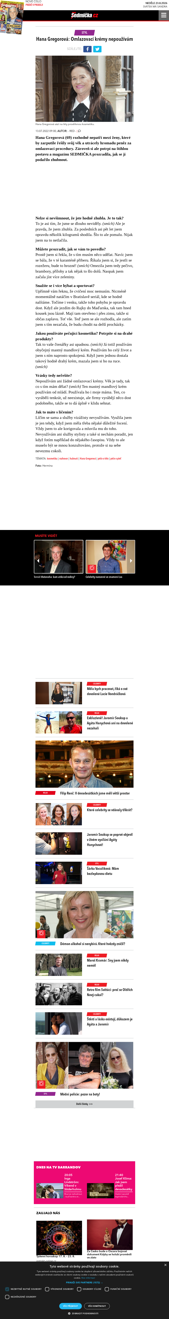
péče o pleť (115, 458)
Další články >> (84, 1104)
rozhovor (63, 458)
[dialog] (84, 1290)
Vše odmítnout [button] (97, 1306)
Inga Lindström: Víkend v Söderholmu (72, 1182)
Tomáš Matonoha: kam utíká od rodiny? (54, 577)
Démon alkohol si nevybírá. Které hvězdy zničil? (92, 944)
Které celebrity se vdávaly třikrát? (109, 810)
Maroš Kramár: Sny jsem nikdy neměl (108, 963)
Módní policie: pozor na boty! (80, 1094)
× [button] (165, 1265)
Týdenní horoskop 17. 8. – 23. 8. (55, 1256)
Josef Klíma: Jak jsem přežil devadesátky (123, 1182)
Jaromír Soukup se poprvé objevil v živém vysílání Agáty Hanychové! (110, 840)
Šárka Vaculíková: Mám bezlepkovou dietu (103, 871)
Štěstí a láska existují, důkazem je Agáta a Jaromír (110, 1022)
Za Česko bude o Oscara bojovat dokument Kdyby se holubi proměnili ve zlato (109, 1254)
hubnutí (74, 458)
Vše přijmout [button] (70, 1306)
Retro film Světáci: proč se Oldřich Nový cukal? (110, 992)
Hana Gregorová (88, 458)
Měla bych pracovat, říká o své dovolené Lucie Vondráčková (107, 691)
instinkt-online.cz (46, 1261)
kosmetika (52, 458)
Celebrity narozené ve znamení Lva (104, 577)
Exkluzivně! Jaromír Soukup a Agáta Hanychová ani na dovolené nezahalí (110, 723)
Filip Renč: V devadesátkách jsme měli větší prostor (95, 793)
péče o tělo (103, 458)
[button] (84, 1282)
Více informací (88, 1277)
